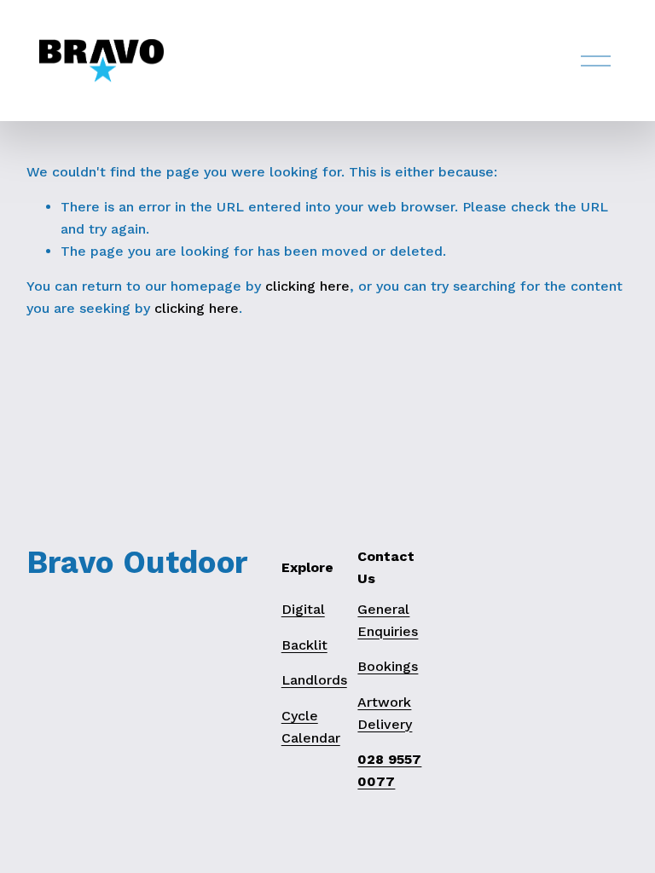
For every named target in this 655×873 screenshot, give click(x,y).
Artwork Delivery (384, 713)
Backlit (304, 645)
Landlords (314, 680)
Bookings (387, 666)
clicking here (307, 286)
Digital (303, 609)
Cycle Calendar (310, 727)
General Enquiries (387, 620)
